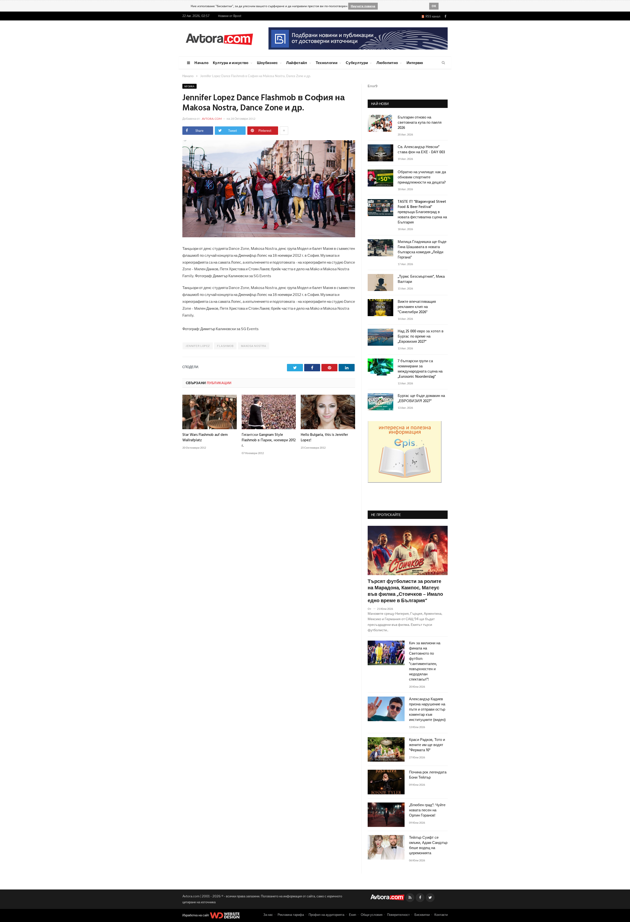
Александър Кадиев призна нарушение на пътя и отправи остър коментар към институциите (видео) (427, 710)
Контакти (441, 915)
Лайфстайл (296, 62)
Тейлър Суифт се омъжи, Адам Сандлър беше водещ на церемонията (428, 845)
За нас (268, 915)
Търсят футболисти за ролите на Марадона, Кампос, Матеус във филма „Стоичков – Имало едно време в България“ (405, 591)
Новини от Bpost (229, 16)
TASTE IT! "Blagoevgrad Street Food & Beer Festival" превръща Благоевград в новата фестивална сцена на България (422, 212)
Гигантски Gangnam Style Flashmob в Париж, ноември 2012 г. (269, 440)
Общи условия (371, 915)
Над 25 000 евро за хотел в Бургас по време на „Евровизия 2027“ (420, 336)
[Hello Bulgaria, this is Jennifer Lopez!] (328, 412)
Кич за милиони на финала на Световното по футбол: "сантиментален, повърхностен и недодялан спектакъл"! (424, 661)
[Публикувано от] (371, 608)
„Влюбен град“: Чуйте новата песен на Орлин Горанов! (427, 810)
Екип (352, 915)
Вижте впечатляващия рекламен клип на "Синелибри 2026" (417, 307)
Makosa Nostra (253, 346)
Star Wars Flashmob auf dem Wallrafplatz (205, 437)
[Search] (443, 63)
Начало (201, 62)
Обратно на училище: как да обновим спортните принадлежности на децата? (422, 177)
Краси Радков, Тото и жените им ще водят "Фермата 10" (427, 745)
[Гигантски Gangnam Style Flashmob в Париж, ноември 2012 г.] (269, 412)
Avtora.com (212, 118)
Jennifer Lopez (198, 346)
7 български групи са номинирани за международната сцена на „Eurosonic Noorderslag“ (420, 369)
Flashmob (225, 346)
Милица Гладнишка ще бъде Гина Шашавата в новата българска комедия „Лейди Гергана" (422, 249)
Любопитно (387, 62)
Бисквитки (422, 915)
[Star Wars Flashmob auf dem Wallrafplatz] (209, 412)
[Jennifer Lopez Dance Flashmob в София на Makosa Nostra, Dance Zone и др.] (268, 236)
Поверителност (398, 915)
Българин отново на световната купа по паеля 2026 (419, 123)
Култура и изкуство (230, 62)
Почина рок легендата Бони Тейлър (427, 775)
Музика (189, 86)
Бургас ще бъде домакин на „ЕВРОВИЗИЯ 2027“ (421, 398)
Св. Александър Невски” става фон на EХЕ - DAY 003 (421, 150)
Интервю (415, 62)
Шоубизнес (267, 62)
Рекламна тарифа (291, 915)
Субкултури (357, 62)
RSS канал (432, 16)
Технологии (326, 62)
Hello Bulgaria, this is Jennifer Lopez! (324, 437)
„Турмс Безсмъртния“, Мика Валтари (421, 279)
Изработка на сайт (196, 915)
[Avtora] (219, 38)
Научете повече (363, 6)
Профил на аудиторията (326, 915)
